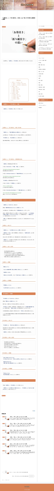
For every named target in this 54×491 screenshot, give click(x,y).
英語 (39, 82)
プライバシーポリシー (42, 105)
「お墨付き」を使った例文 (16, 89)
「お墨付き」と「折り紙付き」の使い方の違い (19, 83)
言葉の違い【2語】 (42, 87)
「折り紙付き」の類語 (15, 97)
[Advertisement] (19, 14)
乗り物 (40, 62)
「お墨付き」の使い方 (15, 87)
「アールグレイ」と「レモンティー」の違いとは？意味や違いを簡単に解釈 (45, 48)
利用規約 (40, 107)
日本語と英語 (41, 73)
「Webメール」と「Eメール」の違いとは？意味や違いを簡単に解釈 (45, 41)
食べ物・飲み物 (41, 96)
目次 (17, 80)
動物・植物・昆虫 (42, 64)
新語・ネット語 (41, 71)
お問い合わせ (41, 103)
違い (39, 91)
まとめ (12, 100)
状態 (39, 78)
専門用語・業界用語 (42, 69)
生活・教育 (4, 395)
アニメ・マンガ (41, 58)
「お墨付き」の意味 (14, 86)
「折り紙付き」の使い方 (15, 94)
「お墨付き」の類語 (15, 90)
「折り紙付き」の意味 (14, 93)
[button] (52, 26)
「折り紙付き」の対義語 (15, 98)
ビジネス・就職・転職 (42, 60)
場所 (39, 67)
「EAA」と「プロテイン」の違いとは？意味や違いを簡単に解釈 (45, 45)
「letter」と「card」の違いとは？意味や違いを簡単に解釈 (45, 34)
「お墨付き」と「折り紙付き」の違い (17, 82)
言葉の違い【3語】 (42, 89)
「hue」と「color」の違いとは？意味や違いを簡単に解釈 (45, 37)
